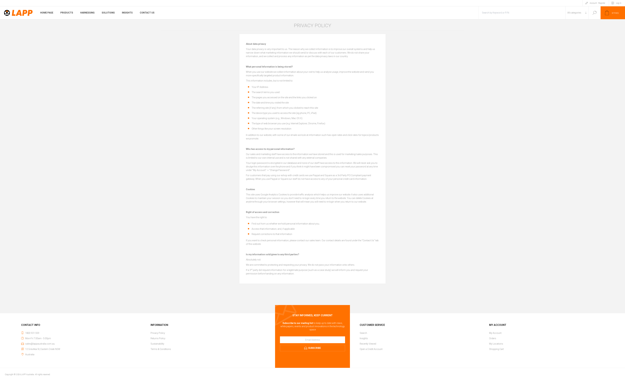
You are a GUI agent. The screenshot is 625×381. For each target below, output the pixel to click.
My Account (495, 333)
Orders (492, 338)
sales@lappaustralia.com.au (40, 343)
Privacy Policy (158, 333)
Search (594, 12)
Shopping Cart (496, 349)
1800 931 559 (32, 333)
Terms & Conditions (161, 349)
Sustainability (157, 343)
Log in (618, 3)
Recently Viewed (368, 343)
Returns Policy (158, 338)
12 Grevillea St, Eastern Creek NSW (42, 349)
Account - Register (597, 3)
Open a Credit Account (371, 349)
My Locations (496, 343)
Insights (364, 338)
